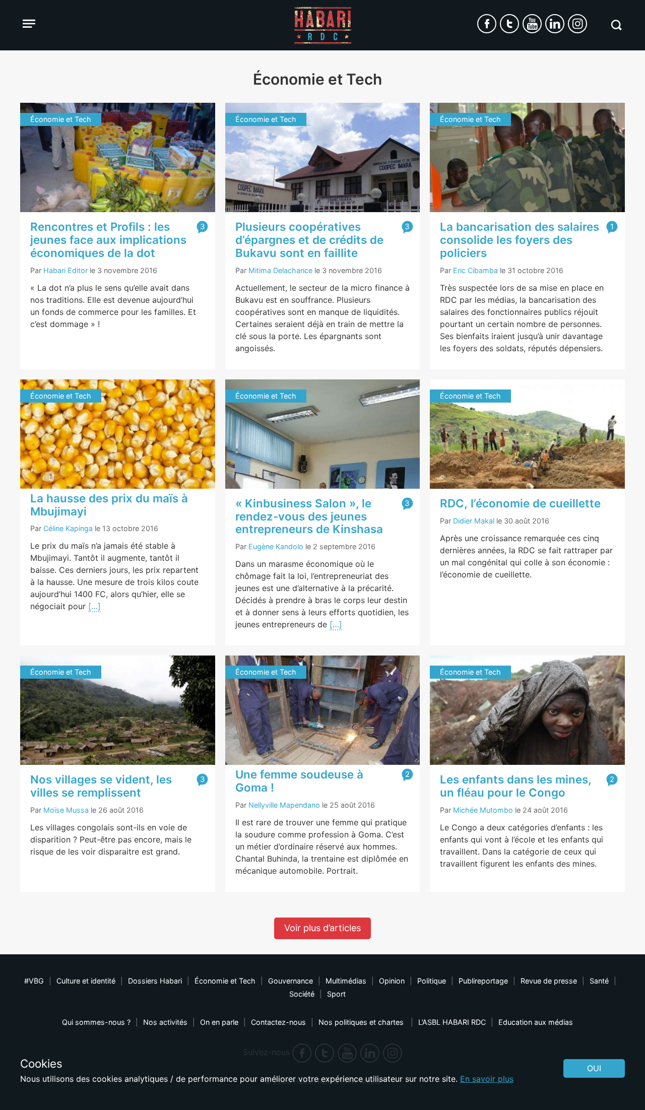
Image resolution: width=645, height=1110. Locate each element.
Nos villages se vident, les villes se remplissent (101, 785)
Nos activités (165, 1022)
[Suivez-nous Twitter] (509, 23)
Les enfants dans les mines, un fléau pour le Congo (515, 785)
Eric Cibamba (475, 270)
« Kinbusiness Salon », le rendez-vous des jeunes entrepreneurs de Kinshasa (309, 516)
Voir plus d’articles (322, 928)
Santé (599, 980)
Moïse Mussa (66, 810)
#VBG (34, 980)
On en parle (219, 1022)
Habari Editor (65, 270)
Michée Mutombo (483, 810)
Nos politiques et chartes (362, 1022)
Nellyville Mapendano (284, 805)
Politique (431, 980)
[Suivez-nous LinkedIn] (554, 23)
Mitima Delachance (280, 270)
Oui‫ (594, 1068)
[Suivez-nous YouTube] (532, 23)
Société (301, 994)
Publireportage (483, 980)
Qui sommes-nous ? (96, 1022)
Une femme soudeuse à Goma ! (299, 780)
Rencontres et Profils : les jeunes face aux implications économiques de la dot (108, 239)
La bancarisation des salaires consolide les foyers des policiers (519, 239)
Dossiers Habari (155, 980)
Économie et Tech (225, 980)
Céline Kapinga (68, 528)
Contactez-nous (278, 1022)
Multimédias (346, 980)
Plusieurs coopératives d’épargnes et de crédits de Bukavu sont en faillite (309, 239)
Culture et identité (85, 980)
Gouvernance (290, 980)
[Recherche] (616, 25)
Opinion (392, 980)
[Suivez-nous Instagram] (577, 23)
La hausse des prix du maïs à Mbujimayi (109, 504)
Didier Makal (473, 520)
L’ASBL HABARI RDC (452, 1022)
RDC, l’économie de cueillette (520, 503)
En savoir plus (486, 1079)
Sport (336, 994)
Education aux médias (535, 1022)
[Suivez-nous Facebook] (486, 23)
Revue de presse (549, 980)
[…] (94, 606)
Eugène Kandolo (275, 546)
